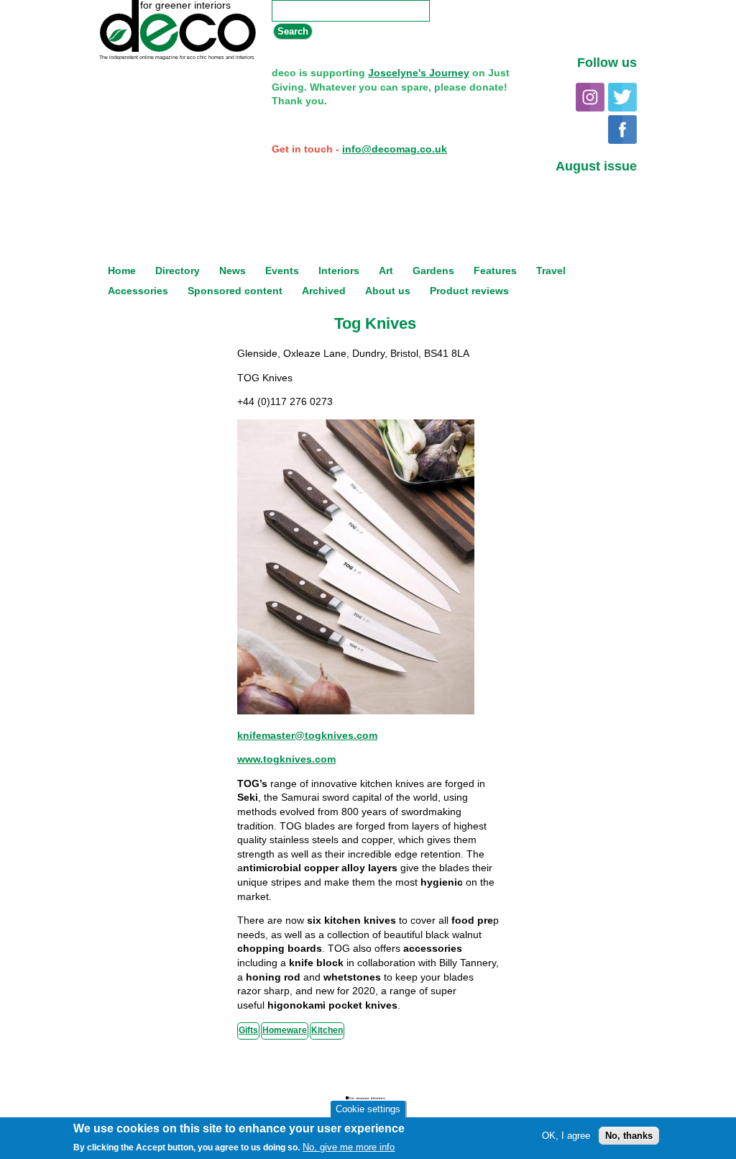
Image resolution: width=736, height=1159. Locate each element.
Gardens (433, 270)
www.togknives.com (286, 759)
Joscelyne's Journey (418, 72)
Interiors (338, 270)
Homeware (284, 1030)
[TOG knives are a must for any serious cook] (355, 711)
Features (495, 270)
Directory (177, 270)
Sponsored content (235, 290)
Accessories (138, 290)
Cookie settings (368, 1109)
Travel (551, 270)
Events (282, 270)
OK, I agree (566, 1135)
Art (386, 270)
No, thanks (629, 1135)
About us (387, 290)
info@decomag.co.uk (394, 149)
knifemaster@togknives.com (307, 735)
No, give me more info (349, 1147)
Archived (324, 290)
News (232, 270)
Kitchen (327, 1030)
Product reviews (469, 290)
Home (122, 270)
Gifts (248, 1030)
